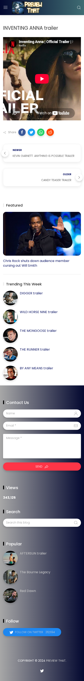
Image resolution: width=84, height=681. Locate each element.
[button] (22, 132)
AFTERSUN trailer (33, 553)
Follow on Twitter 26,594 (35, 632)
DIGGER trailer (31, 293)
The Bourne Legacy (35, 572)
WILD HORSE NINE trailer (39, 312)
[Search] (79, 7)
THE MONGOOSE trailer (38, 330)
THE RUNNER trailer (35, 349)
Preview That (56, 661)
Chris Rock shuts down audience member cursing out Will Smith (36, 263)
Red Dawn (28, 591)
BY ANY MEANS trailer (36, 368)
